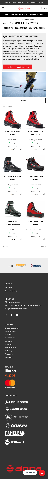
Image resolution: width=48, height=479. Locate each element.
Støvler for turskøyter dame (18, 67)
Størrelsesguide (10, 331)
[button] (24, 265)
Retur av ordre (10, 338)
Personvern (9, 354)
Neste (43, 247)
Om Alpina (8, 287)
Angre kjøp (8, 357)
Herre (19, 19)
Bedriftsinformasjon (11, 291)
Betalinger (8, 344)
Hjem (14, 19)
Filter (24, 100)
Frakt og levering (10, 347)
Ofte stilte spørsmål (12, 328)
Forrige (5, 247)
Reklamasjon (9, 351)
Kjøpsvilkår (8, 334)
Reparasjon (8, 341)
